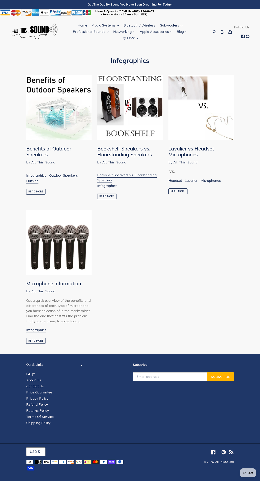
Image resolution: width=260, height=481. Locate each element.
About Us (33, 380)
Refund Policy (37, 404)
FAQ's (31, 374)
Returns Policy (37, 410)
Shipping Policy (38, 423)
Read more (35, 191)
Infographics (36, 175)
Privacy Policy (37, 398)
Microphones (210, 180)
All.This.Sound (224, 462)
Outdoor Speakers (63, 175)
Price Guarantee (39, 392)
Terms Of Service (40, 416)
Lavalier (191, 180)
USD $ (35, 451)
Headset (175, 180)
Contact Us (35, 386)
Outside (32, 181)
